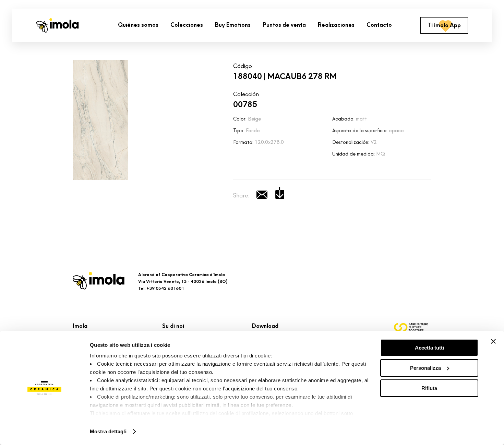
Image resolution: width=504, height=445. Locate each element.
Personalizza (425, 368)
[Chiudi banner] (493, 341)
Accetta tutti (429, 348)
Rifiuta (429, 388)
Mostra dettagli (108, 431)
